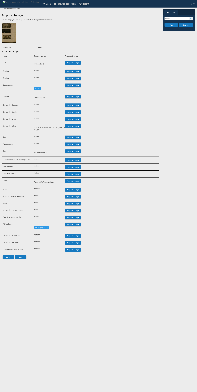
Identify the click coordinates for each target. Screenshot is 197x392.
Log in (192, 3)
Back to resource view (11, 9)
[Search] (191, 18)
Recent (85, 3)
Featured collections (66, 3)
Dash (48, 3)
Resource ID (7, 47)
